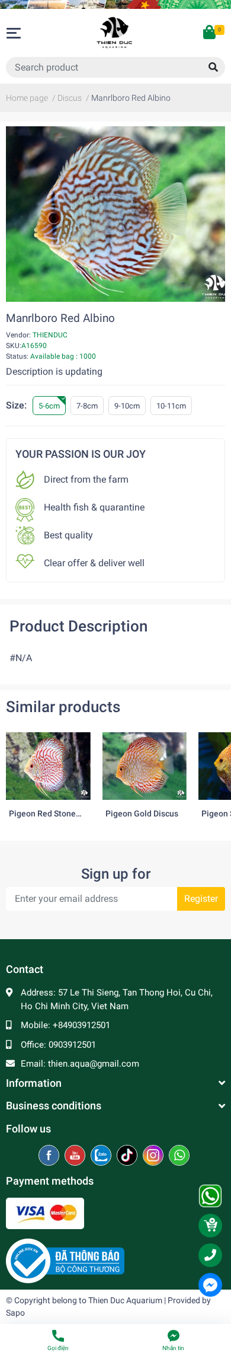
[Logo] (65, 1260)
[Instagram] (154, 1156)
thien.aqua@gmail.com (93, 1063)
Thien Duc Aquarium (125, 1300)
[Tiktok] (128, 1156)
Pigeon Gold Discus (141, 814)
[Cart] (210, 33)
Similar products (63, 707)
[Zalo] (102, 1156)
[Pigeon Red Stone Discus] (48, 766)
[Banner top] (115, 4)
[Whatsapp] (179, 1156)
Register (201, 898)
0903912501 (72, 1044)
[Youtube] (76, 1156)
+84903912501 (81, 1025)
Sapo (15, 1312)
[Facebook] (50, 1156)
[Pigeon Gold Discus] (144, 766)
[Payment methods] (45, 1212)
